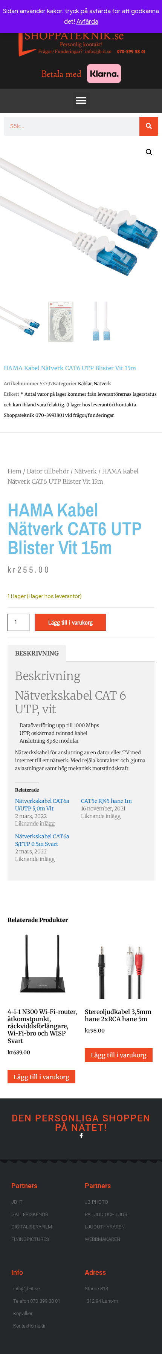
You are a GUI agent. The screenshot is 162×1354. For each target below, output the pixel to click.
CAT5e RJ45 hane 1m (106, 801)
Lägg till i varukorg (70, 622)
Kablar (85, 383)
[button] (81, 100)
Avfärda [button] (87, 22)
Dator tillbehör (48, 471)
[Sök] (148, 126)
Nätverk (102, 383)
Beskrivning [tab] (37, 653)
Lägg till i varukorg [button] (41, 1077)
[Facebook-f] (81, 1135)
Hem (14, 471)
